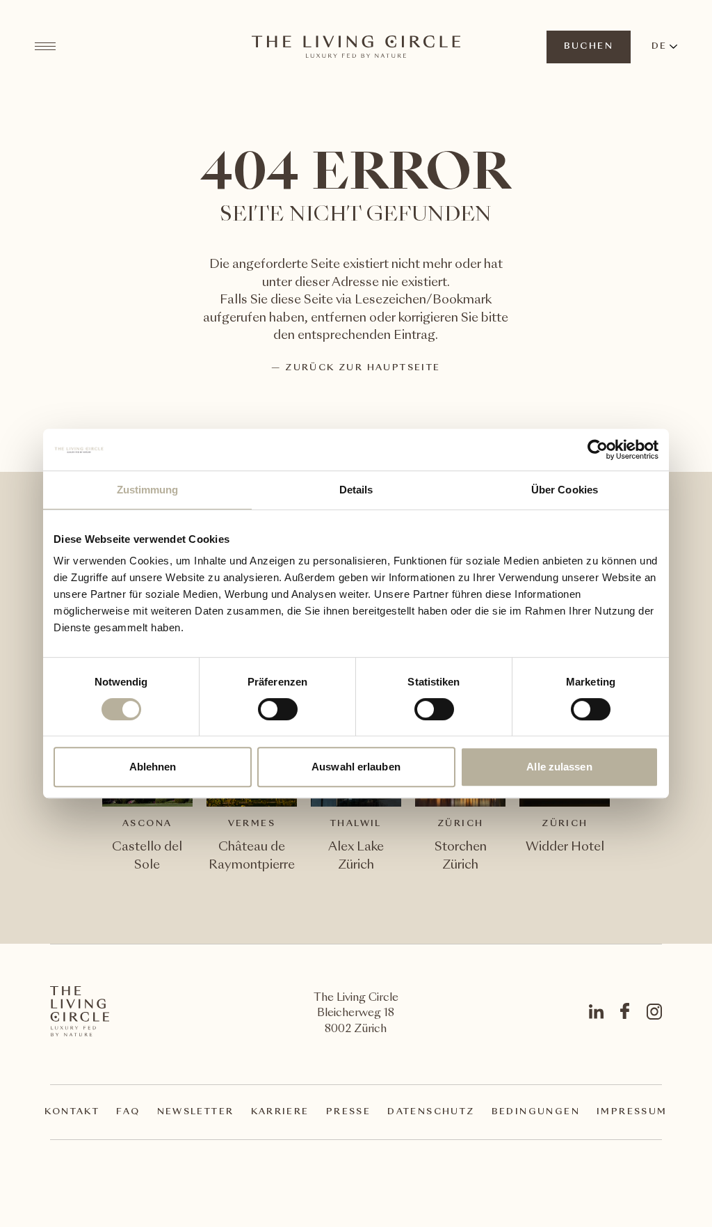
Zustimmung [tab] (148, 490)
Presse (348, 1112)
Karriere (280, 1112)
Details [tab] (356, 490)
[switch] (277, 708)
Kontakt (71, 1112)
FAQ (128, 1112)
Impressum (632, 1112)
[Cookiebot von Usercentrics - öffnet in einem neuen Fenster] (597, 449)
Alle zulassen (559, 767)
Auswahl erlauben (356, 767)
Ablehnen (153, 767)
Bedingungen (536, 1112)
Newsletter (195, 1112)
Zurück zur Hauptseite (362, 368)
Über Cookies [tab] (564, 490)
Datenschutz (430, 1112)
